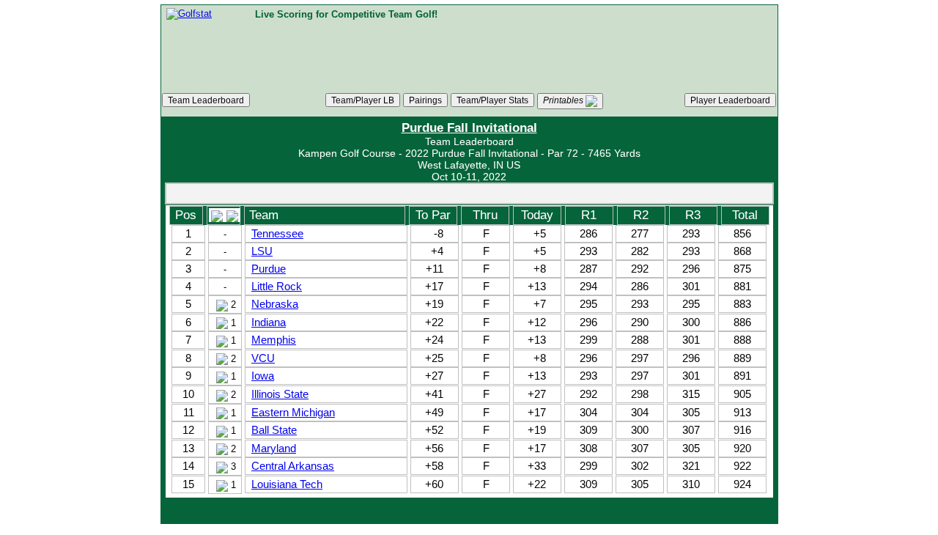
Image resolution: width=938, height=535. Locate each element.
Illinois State (280, 394)
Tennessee (277, 233)
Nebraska (274, 304)
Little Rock (276, 286)
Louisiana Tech (286, 484)
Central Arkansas (292, 466)
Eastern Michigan (293, 412)
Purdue (268, 268)
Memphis (273, 339)
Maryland (273, 448)
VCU (263, 358)
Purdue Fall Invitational (469, 127)
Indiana (268, 322)
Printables (564, 100)
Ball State (274, 430)
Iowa (262, 375)
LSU (262, 251)
